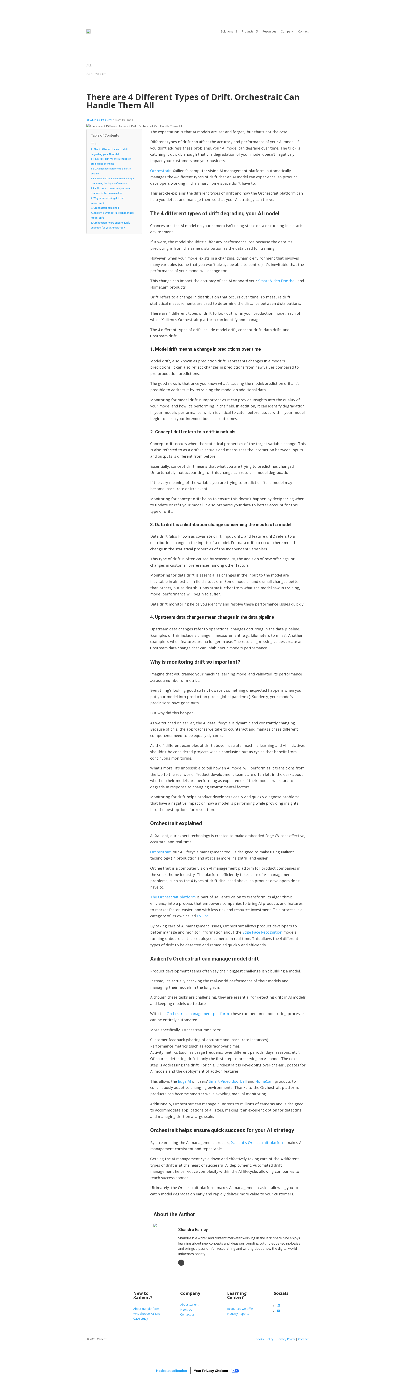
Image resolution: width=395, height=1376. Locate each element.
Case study (140, 1318)
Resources (269, 31)
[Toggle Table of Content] (94, 144)
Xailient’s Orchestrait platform (258, 1142)
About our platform (146, 1309)
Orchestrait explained (106, 207)
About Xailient (189, 1304)
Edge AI (184, 1081)
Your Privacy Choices (211, 1371)
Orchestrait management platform (198, 1013)
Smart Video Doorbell (277, 280)
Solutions (227, 31)
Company (287, 31)
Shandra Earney (99, 120)
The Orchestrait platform (173, 897)
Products (248, 31)
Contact (303, 31)
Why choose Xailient (146, 1314)
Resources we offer (240, 1309)
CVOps (203, 915)
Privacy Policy (286, 1339)
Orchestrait (160, 170)
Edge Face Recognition (262, 932)
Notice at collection (171, 1371)
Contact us (187, 1314)
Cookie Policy (264, 1339)
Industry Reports (238, 1314)
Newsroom (187, 1309)
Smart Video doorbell (228, 1081)
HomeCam (264, 1081)
